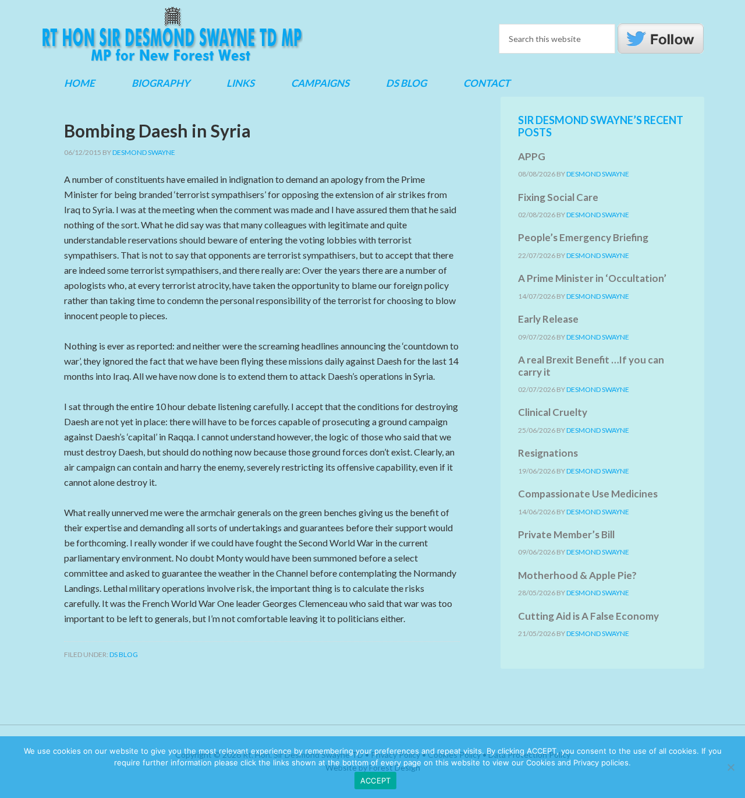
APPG (531, 156)
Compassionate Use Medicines (588, 494)
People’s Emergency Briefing (583, 237)
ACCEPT (375, 780)
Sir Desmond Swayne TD (172, 34)
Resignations (548, 453)
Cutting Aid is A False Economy (588, 616)
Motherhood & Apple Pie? (577, 575)
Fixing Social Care (558, 197)
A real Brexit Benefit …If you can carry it (591, 365)
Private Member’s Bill (566, 534)
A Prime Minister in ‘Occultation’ (592, 278)
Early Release (548, 319)
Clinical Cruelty (552, 412)
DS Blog (123, 654)
